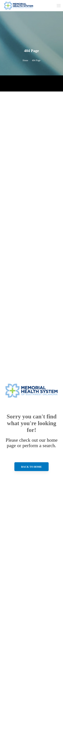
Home (25, 60)
